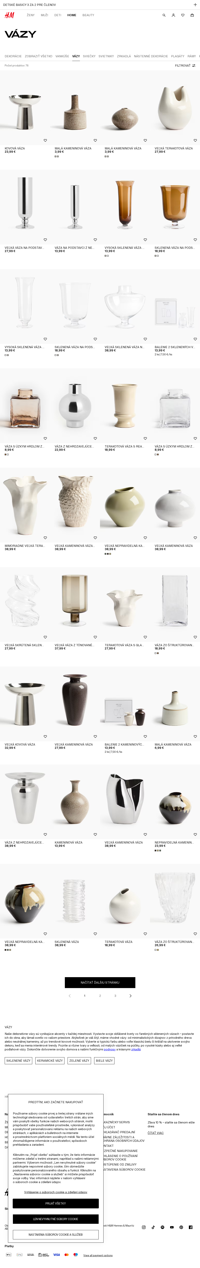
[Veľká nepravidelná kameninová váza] (125, 505)
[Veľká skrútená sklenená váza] (25, 604)
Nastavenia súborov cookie (123, 1169)
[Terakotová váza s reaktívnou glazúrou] (125, 405)
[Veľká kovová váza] (25, 703)
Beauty (88, 15)
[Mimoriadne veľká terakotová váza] (25, 505)
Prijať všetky (56, 1203)
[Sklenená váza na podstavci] (175, 207)
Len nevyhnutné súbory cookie (55, 1219)
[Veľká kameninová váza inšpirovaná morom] (75, 505)
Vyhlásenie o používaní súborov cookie (119, 1157)
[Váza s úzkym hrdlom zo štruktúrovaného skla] (25, 405)
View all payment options (97, 1255)
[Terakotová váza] (125, 901)
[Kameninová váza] (75, 801)
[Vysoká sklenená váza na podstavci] (125, 207)
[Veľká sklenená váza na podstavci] (125, 306)
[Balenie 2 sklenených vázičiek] (175, 306)
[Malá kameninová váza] (75, 107)
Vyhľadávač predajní (117, 1132)
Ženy (31, 15)
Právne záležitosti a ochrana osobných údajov (122, 1139)
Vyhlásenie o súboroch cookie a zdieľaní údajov (55, 1192)
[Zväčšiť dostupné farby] (57, 156)
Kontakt (107, 1145)
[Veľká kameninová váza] (175, 505)
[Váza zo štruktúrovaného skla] (175, 604)
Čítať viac (156, 1133)
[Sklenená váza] (75, 901)
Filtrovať (183, 65)
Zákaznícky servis (115, 1122)
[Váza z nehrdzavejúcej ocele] (75, 405)
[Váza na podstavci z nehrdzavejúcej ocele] (75, 207)
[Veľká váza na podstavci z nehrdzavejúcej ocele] (25, 207)
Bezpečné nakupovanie (119, 1150)
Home (71, 15)
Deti (57, 15)
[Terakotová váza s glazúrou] (125, 604)
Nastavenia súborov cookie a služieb (56, 1234)
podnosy (110, 1049)
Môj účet (107, 1127)
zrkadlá (136, 1049)
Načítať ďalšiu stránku (100, 982)
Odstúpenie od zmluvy (118, 1164)
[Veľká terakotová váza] (175, 107)
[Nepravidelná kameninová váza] (175, 801)
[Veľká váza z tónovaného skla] (75, 604)
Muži (44, 15)
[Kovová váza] (25, 107)
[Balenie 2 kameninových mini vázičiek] (125, 703)
